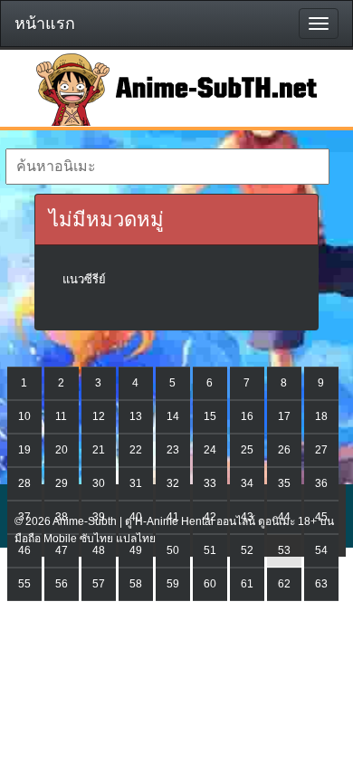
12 (98, 416)
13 (135, 416)
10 (24, 416)
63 (321, 584)
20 (61, 450)
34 (247, 483)
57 (98, 584)
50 (173, 550)
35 (284, 483)
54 (321, 550)
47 (61, 550)
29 (61, 483)
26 (284, 450)
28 (24, 483)
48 (98, 550)
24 (210, 450)
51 (210, 550)
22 (135, 450)
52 (247, 550)
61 (247, 584)
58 (135, 584)
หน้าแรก (44, 23)
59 (173, 584)
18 (321, 416)
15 (210, 416)
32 (173, 483)
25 (247, 450)
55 (24, 584)
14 (173, 416)
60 (210, 584)
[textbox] (167, 166)
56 (61, 584)
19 (24, 450)
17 (284, 416)
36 (321, 483)
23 (173, 450)
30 (98, 483)
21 (98, 450)
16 (247, 416)
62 (284, 584)
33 (210, 483)
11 (61, 416)
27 (321, 450)
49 (135, 550)
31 (135, 483)
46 (24, 550)
